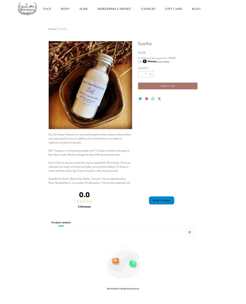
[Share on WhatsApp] (153, 99)
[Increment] (151, 74)
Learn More (163, 61)
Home (52, 29)
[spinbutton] (146, 74)
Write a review (161, 200)
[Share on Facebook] (140, 99)
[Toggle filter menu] (189, 232)
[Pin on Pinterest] (147, 99)
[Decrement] (141, 74)
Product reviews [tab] (61, 222)
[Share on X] (159, 99)
